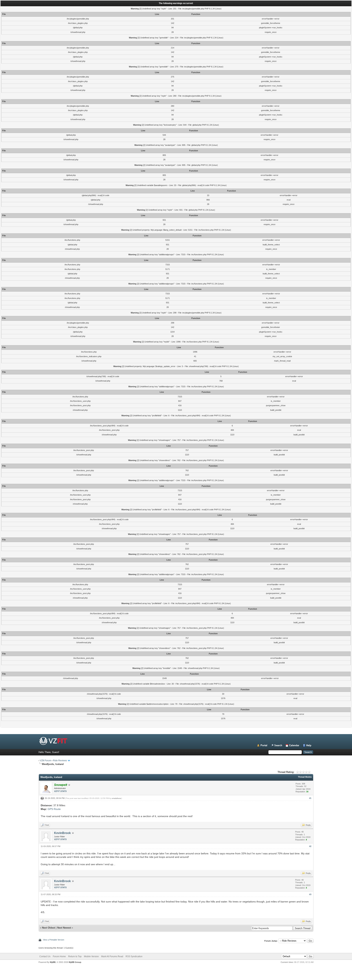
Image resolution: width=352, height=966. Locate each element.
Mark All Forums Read (112, 956)
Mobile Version (91, 956)
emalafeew (116, 798)
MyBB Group (75, 962)
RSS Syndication (134, 956)
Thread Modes (305, 777)
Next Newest (64, 927)
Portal (264, 745)
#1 (310, 798)
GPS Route (54, 809)
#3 (310, 894)
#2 (310, 846)
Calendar (294, 745)
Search (278, 745)
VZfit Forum (45, 760)
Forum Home (59, 956)
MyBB (53, 962)
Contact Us (44, 956)
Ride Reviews (60, 760)
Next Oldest (48, 927)
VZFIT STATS (60, 791)
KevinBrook (62, 833)
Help (308, 745)
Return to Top (75, 956)
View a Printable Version (53, 940)
